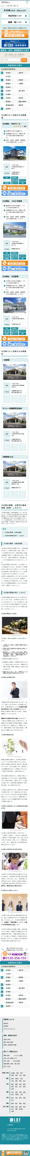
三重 (21, 1094)
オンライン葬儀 (18, 1055)
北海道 (13, 1073)
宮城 (12, 1075)
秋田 (16, 1075)
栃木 (24, 1081)
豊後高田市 (11, 105)
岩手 (21, 1073)
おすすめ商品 (16, 1061)
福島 (24, 1075)
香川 (16, 1103)
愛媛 (12, 1103)
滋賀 (24, 1092)
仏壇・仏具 (7, 1058)
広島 (16, 1098)
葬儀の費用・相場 (8, 1063)
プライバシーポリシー (9, 1029)
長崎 (20, 1106)
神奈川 (17, 1078)
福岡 (12, 1106)
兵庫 (16, 1092)
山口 (12, 1100)
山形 (20, 1075)
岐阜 (20, 1084)
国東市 (10, 84)
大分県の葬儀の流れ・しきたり (14, 536)
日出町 (10, 98)
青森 (17, 1073)
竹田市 (10, 91)
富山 (16, 1086)
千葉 (12, 1081)
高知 (24, 1103)
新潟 (24, 1084)
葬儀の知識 (7, 1055)
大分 (12, 1109)
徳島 (20, 1103)
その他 (8, 1066)
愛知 (12, 1084)
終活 (5, 1066)
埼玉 (21, 1078)
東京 (12, 1078)
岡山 (12, 1098)
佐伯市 (10, 87)
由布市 (10, 109)
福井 (24, 1086)
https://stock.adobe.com (16, 635)
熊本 (24, 1106)
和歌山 (17, 1094)
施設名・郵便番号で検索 (10, 1045)
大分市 (10, 76)
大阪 (12, 1092)
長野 (12, 1086)
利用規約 (6, 1026)
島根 (20, 1098)
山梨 (12, 1089)
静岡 (16, 1084)
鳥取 (24, 1098)
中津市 (10, 94)
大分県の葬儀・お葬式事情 (13, 532)
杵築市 (10, 80)
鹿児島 (21, 1109)
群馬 (20, 1081)
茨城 (16, 1081)
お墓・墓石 (17, 1063)
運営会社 (6, 1023)
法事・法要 (7, 1061)
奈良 (12, 1094)
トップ (2, 5)
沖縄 (12, 1111)
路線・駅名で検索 (8, 1042)
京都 (20, 1092)
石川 (20, 1086)
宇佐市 (10, 73)
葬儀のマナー (13, 1058)
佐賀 (16, 1106)
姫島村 (10, 102)
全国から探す (7, 1039)
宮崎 (16, 1109)
